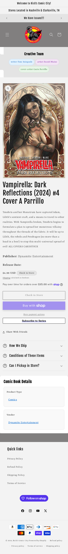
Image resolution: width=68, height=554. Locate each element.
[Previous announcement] (7, 18)
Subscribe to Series (34, 320)
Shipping (6, 278)
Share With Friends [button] (16, 332)
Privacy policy (17, 546)
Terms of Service (16, 483)
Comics (12, 399)
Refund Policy (15, 467)
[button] (7, 35)
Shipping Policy (16, 475)
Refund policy (56, 541)
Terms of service (35, 546)
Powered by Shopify (37, 540)
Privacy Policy (15, 459)
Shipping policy (53, 546)
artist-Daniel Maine (47, 62)
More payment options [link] (34, 314)
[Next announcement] (61, 18)
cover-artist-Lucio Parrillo (34, 69)
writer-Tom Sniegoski (21, 62)
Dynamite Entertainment (23, 422)
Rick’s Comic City (20, 540)
